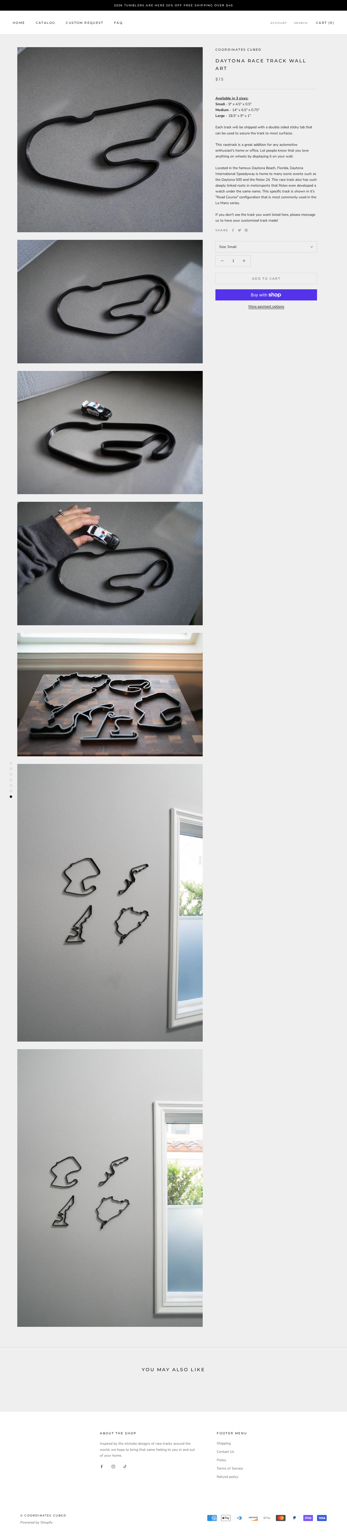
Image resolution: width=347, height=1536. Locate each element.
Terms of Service (230, 1468)
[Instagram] (113, 1466)
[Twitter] (239, 230)
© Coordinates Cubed (43, 1515)
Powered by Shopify (36, 1522)
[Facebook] (232, 230)
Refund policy (227, 1476)
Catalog (45, 23)
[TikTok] (125, 1466)
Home (19, 23)
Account (279, 23)
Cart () (325, 23)
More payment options (266, 306)
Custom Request (84, 23)
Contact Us (225, 1451)
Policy (221, 1460)
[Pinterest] (246, 230)
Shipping (224, 1443)
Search (301, 23)
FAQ (118, 23)
